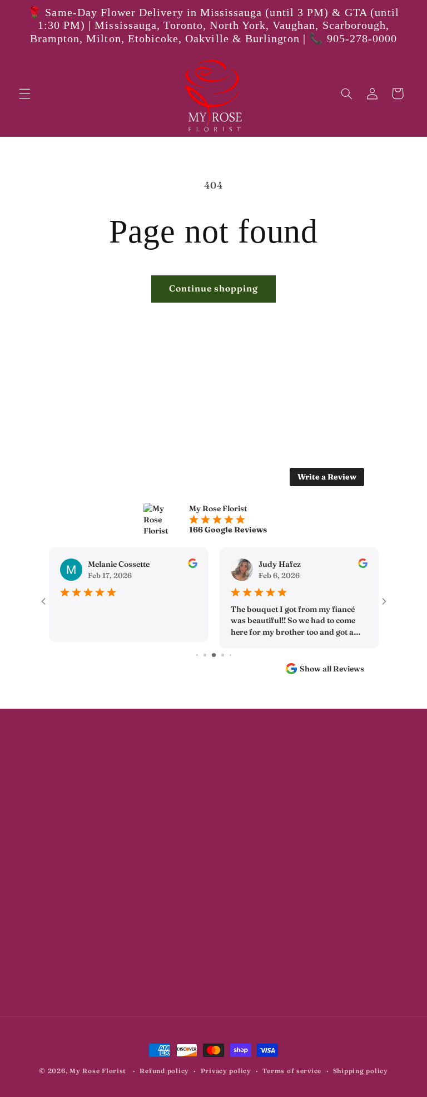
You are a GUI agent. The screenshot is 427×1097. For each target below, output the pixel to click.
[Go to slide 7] (230, 655)
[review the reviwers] (192, 565)
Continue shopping (214, 288)
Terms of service (291, 1071)
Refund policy (164, 1071)
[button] (24, 93)
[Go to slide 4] (204, 655)
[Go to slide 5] (214, 655)
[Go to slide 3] (197, 655)
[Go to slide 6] (222, 655)
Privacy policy (226, 1071)
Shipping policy (360, 1071)
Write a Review (326, 477)
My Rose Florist (97, 1071)
